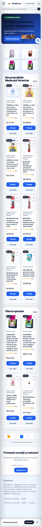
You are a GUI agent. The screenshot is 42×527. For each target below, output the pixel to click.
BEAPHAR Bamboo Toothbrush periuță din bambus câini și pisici (29, 167)
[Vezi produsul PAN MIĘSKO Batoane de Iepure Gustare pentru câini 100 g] (30, 54)
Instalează (29, 522)
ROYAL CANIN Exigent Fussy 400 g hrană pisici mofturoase (11, 399)
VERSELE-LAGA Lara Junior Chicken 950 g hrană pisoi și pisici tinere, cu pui (12, 110)
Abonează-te (21, 470)
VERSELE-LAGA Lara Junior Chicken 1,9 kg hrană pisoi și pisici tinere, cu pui (29, 110)
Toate (35, 81)
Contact (32, 503)
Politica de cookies (12, 503)
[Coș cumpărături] (38, 3)
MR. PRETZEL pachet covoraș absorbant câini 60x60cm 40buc (29, 273)
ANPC (24, 503)
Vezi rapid (12, 133)
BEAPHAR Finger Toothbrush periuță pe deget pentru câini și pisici (12, 222)
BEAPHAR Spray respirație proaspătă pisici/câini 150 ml (29, 401)
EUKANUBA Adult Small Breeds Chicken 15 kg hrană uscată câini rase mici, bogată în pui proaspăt (29, 340)
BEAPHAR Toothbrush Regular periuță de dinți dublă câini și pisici (28, 222)
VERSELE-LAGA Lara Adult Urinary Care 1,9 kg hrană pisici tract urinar (12, 164)
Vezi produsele (12, 39)
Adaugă (13, 128)
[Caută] (39, 9)
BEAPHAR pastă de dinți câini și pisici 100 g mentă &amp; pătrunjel (12, 277)
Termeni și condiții (11, 499)
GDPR (23, 499)
